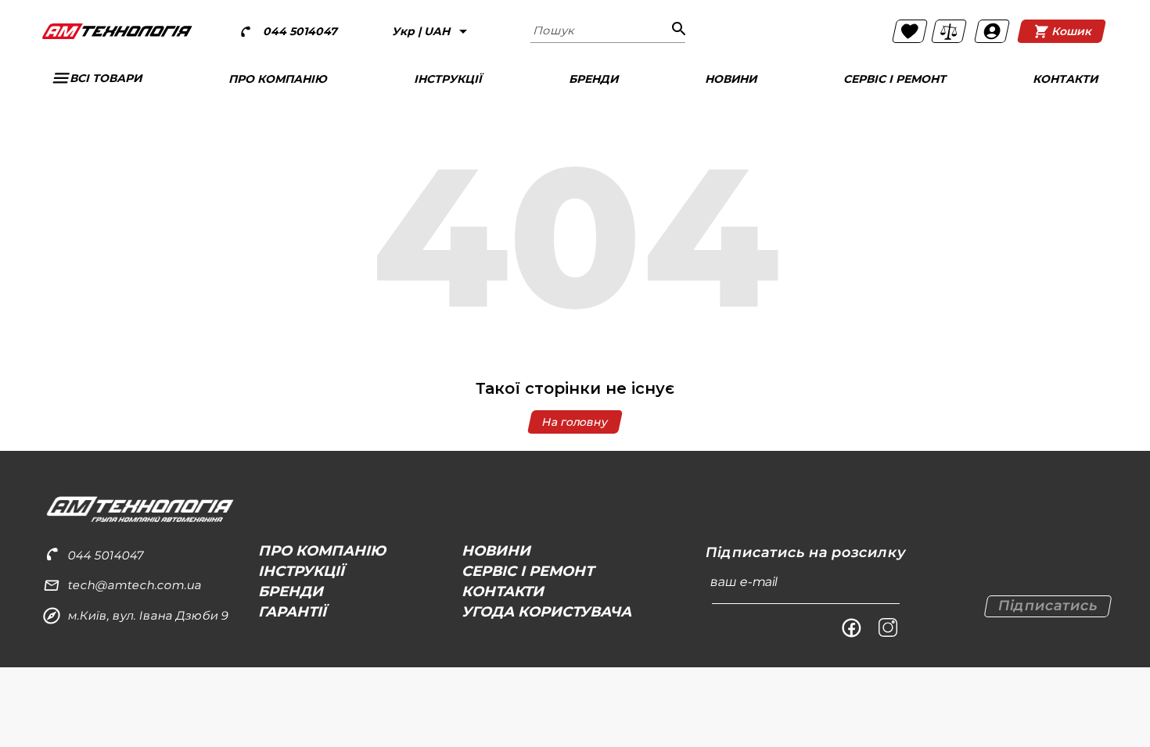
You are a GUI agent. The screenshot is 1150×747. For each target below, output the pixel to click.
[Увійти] (992, 31)
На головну (575, 422)
